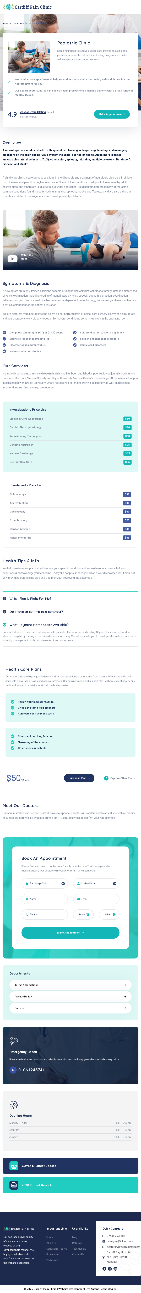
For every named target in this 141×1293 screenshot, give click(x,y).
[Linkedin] (115, 1269)
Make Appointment (69, 932)
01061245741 (31, 1070)
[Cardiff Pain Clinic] (27, 7)
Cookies (19, 1008)
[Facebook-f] (104, 1269)
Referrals (77, 1243)
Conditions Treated (56, 1248)
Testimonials (79, 1248)
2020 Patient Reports (37, 1185)
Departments (20, 23)
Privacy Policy (23, 996)
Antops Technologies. (104, 1289)
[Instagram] (110, 1269)
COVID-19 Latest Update (39, 1166)
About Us (51, 1243)
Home (5, 23)
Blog (74, 1237)
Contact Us (78, 1254)
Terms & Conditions (26, 985)
